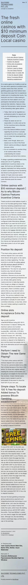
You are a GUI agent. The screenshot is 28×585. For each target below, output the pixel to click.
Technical (11, 535)
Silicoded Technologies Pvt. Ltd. (7, 4)
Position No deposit (13, 61)
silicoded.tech (6, 533)
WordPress (15, 579)
